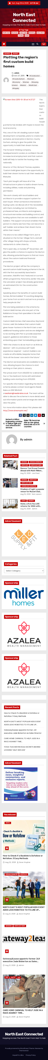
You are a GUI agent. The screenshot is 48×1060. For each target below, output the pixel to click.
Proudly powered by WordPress (17, 1048)
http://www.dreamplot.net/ (15, 410)
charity (20, 35)
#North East (33, 85)
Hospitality (23, 874)
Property (15, 53)
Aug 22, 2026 (10, 862)
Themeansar (24, 1051)
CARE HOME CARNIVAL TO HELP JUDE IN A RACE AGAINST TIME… (23, 1011)
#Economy (16, 82)
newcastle (23, 33)
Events (24, 501)
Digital (8, 823)
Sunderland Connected (29, 486)
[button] (38, 44)
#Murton (23, 85)
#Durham (30, 79)
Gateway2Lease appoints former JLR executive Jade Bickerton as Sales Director (21, 961)
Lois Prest (35, 473)
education (40, 33)
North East (6, 33)
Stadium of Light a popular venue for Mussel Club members (32, 491)
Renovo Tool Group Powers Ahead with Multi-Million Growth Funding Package (32, 470)
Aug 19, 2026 (25, 473)
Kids (7, 977)
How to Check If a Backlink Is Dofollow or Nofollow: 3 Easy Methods (23, 857)
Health (13, 977)
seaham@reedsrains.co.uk (16, 393)
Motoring (32, 33)
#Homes (26, 82)
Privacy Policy (31, 1055)
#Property (15, 88)
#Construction (34, 76)
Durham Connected (36, 462)
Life (19, 977)
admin (16, 73)
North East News (36, 465)
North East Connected (24, 1034)
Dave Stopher (24, 862)
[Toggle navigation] (33, 44)
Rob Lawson (36, 494)
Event (27, 35)
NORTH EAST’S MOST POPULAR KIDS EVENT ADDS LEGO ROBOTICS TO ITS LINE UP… (24, 908)
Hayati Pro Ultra (18, 1055)
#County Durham (18, 79)
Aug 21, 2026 (10, 914)
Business (15, 33)
